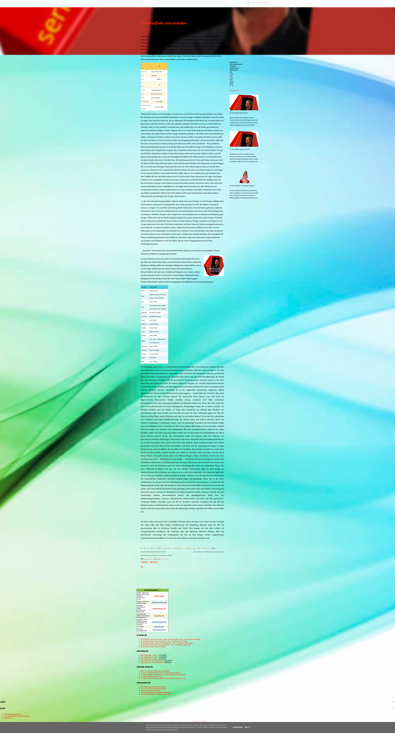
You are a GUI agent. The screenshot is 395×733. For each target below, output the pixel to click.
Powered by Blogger (198, 722)
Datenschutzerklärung (12, 714)
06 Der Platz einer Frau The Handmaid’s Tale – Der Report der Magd (166, 645)
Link (168, 559)
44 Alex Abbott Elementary (151, 690)
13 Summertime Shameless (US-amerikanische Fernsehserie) (163, 675)
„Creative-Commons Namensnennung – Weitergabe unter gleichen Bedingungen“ (185, 548)
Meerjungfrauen (236, 64)
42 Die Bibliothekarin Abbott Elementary (155, 694)
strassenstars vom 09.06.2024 (152, 662)
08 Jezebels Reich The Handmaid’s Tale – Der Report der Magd (164, 641)
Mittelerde (234, 70)
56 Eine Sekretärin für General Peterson (242, 186)
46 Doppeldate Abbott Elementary (153, 687)
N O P (232, 82)
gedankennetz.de (159, 608)
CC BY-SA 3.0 (163, 559)
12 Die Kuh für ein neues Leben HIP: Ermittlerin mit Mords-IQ (163, 678)
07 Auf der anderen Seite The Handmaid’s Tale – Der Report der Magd (167, 643)
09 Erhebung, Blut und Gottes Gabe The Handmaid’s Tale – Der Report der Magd (170, 639)
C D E (231, 74)
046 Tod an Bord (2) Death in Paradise (155, 671)
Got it (247, 727)
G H (231, 76)
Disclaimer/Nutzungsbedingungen (16, 716)
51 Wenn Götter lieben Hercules (240, 149)
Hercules (145, 562)
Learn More (237, 727)
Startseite (233, 62)
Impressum (8, 718)
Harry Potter (234, 68)
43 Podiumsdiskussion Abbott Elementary (156, 692)
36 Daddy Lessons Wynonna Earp (153, 647)
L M (231, 80)
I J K (231, 78)
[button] (142, 29)
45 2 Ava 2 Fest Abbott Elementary (153, 689)
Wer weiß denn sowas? (149, 655)
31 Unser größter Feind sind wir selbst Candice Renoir (161, 673)
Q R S (231, 84)
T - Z (231, 86)
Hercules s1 (154, 562)
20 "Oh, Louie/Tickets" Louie (151, 676)
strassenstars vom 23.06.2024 (152, 661)
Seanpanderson (149, 559)
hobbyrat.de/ (159, 596)
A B (231, 72)
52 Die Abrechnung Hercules (238, 113)
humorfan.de (159, 616)
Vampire (233, 66)
